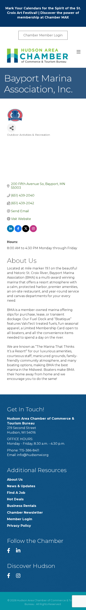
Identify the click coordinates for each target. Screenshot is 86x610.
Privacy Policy (19, 526)
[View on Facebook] (18, 231)
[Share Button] (11, 127)
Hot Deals (15, 499)
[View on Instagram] (33, 231)
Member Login (19, 519)
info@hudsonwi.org (33, 455)
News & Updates (21, 486)
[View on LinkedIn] (10, 231)
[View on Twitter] (25, 231)
